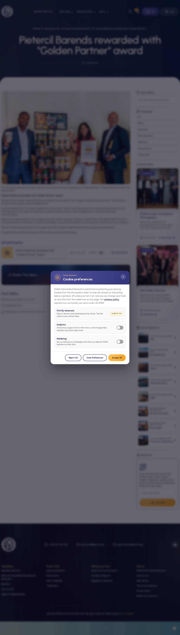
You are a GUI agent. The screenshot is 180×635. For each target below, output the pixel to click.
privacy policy (111, 299)
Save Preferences (94, 357)
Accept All (117, 357)
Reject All (73, 357)
